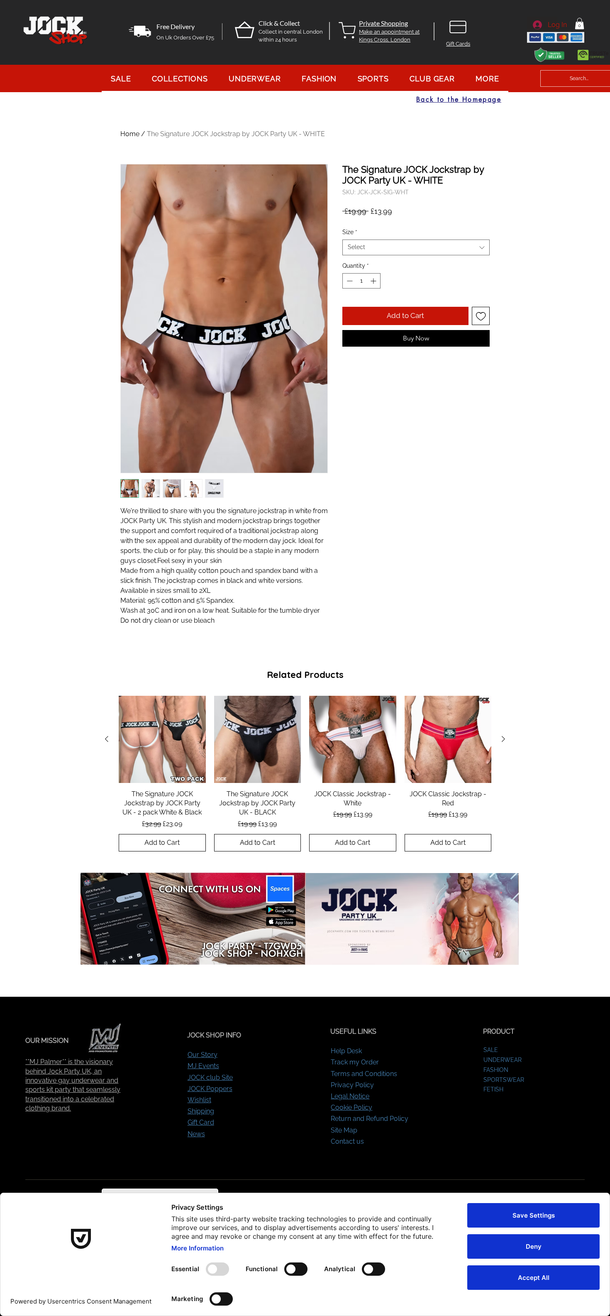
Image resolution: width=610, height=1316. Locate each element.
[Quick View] (162, 739)
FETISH (493, 1089)
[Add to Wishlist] (481, 316)
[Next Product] (503, 739)
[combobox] (416, 247)
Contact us (347, 1141)
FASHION (495, 1069)
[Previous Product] (107, 739)
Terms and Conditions (364, 1074)
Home (129, 134)
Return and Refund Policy (369, 1119)
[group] (305, 773)
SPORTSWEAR (503, 1079)
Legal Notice (350, 1096)
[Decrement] (349, 281)
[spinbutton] (361, 281)
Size (349, 232)
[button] (579, 23)
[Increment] (374, 281)
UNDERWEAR (502, 1060)
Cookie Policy (351, 1107)
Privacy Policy (352, 1085)
